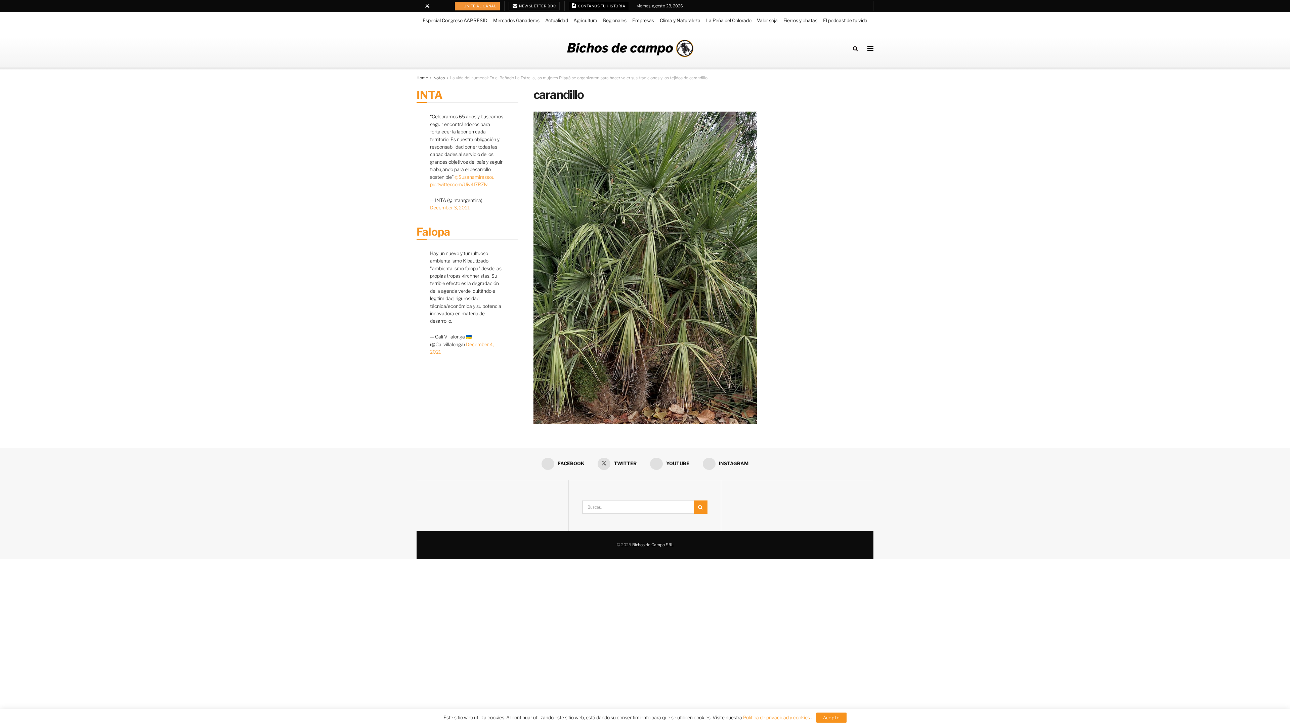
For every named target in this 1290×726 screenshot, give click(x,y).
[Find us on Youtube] (436, 6)
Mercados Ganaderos (516, 20)
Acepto (831, 717)
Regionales (615, 20)
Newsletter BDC (537, 6)
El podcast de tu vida (845, 20)
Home (422, 77)
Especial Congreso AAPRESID (455, 20)
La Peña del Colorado (728, 20)
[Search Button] (855, 48)
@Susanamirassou (474, 177)
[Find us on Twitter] (427, 6)
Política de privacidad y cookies (777, 717)
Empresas (643, 20)
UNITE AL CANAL (480, 6)
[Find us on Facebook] (418, 6)
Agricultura (585, 20)
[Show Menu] (870, 48)
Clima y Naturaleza (680, 20)
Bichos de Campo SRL (653, 544)
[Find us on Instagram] (444, 6)
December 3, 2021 (450, 207)
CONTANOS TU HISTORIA (601, 6)
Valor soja (767, 20)
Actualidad (556, 20)
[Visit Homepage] (630, 48)
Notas (439, 77)
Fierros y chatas (800, 20)
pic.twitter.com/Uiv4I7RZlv (459, 184)
